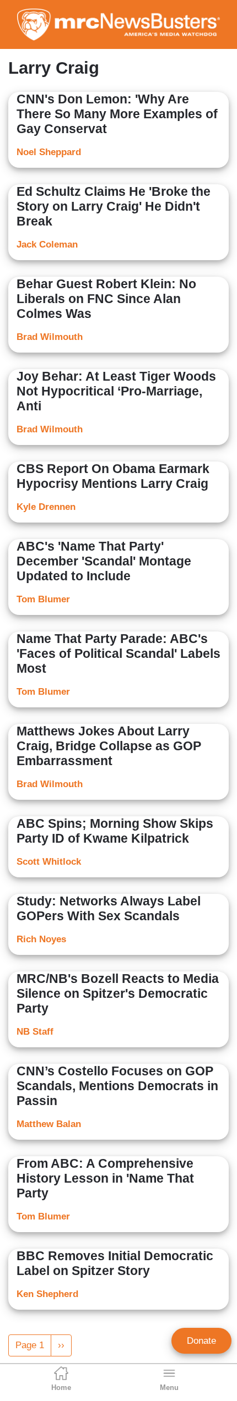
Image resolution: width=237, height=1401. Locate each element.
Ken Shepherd (47, 1294)
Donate (201, 1341)
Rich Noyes (41, 939)
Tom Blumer (43, 599)
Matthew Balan (49, 1124)
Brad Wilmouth (50, 337)
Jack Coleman (47, 244)
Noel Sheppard (49, 152)
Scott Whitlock (49, 861)
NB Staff (35, 1031)
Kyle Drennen (46, 507)
